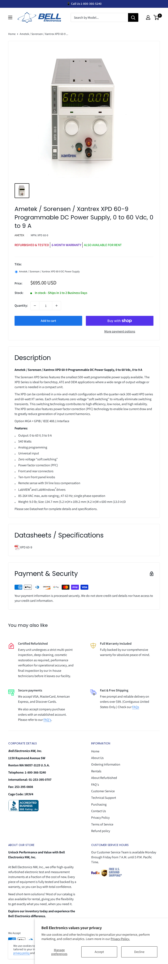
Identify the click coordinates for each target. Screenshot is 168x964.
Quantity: (21, 305)
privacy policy (21, 953)
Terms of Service (102, 824)
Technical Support (103, 798)
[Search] (133, 17)
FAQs (135, 707)
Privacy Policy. (120, 939)
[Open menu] (10, 17)
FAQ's (47, 720)
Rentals (96, 771)
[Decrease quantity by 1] (35, 305)
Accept (99, 952)
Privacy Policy (100, 817)
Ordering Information (105, 764)
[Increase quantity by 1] (56, 305)
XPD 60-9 (25, 547)
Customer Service (103, 791)
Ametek (19, 235)
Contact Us (98, 811)
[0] (156, 17)
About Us (97, 758)
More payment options (119, 331)
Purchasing (99, 804)
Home (12, 34)
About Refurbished (104, 778)
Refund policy (100, 831)
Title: (18, 264)
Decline (139, 952)
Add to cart (48, 321)
